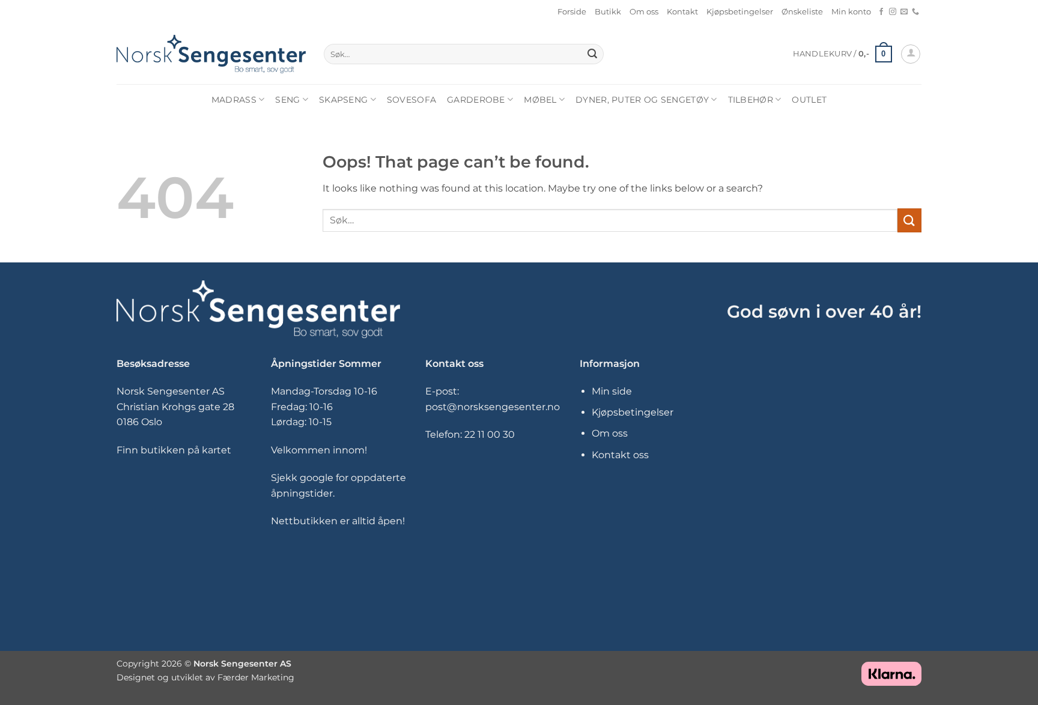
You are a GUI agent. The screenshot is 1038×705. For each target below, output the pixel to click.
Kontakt (682, 11)
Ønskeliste (802, 11)
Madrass (233, 99)
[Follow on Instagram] (892, 12)
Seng (287, 99)
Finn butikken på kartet (174, 450)
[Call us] (915, 12)
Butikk (608, 11)
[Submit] (592, 54)
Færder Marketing (255, 677)
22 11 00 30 (489, 434)
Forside (571, 11)
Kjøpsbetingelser (739, 11)
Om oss (644, 11)
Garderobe (476, 99)
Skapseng (343, 99)
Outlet (809, 99)
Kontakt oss (620, 455)
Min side (612, 391)
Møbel (540, 99)
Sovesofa (411, 99)
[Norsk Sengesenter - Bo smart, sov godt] (211, 54)
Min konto (851, 11)
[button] (842, 54)
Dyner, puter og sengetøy (642, 99)
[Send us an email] (904, 12)
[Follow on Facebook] (881, 12)
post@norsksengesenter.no (492, 407)
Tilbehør (750, 99)
